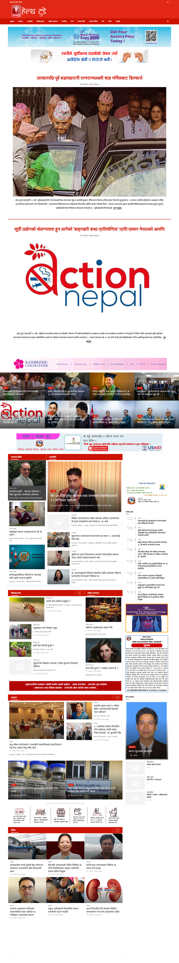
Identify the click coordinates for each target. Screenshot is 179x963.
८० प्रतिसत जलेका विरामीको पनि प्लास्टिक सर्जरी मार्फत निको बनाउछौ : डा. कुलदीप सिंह (107, 729)
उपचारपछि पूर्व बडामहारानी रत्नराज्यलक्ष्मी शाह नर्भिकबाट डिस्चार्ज (89, 78)
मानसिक (64, 21)
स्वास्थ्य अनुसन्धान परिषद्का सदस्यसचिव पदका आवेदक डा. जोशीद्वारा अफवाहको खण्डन (23, 911)
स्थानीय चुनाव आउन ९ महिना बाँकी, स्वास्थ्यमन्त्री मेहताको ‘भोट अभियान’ (106, 708)
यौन (72, 21)
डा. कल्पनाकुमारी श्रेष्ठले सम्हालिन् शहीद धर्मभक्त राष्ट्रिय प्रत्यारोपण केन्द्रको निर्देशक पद (96, 574)
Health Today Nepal (90, 84)
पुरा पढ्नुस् (117, 208)
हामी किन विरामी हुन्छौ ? (43, 645)
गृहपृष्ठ (12, 21)
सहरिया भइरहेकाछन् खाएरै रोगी (99, 627)
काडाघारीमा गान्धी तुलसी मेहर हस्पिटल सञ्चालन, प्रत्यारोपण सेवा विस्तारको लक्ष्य (26, 868)
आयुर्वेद (118, 21)
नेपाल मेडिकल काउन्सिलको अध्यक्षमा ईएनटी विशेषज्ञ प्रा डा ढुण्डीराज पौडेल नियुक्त (156, 421)
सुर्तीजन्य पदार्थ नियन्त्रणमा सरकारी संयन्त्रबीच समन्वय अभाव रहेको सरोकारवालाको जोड (94, 556)
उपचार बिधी (81, 21)
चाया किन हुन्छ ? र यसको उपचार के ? (102, 668)
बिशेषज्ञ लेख (40, 21)
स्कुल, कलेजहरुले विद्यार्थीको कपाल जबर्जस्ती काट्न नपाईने (63, 910)
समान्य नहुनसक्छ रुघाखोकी (140, 751)
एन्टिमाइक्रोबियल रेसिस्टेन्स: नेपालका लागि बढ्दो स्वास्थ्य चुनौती (25, 576)
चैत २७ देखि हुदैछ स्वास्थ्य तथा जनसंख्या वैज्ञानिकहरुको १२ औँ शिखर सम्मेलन (83, 497)
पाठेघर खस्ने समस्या (154, 764)
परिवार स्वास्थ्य (52, 21)
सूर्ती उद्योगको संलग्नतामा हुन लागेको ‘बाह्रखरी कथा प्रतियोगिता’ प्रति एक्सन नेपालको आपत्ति (89, 229)
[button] (168, 21)
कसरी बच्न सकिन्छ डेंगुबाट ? (58, 601)
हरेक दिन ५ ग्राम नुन (154, 779)
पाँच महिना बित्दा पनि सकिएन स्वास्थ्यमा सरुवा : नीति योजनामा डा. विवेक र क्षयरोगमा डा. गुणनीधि (66, 419)
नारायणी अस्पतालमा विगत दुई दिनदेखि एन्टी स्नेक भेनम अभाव (34, 790)
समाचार (20, 21)
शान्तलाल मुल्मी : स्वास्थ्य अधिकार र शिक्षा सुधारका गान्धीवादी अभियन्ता (24, 493)
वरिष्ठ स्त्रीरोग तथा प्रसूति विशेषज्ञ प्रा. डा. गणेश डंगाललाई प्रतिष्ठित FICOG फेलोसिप (111, 393)
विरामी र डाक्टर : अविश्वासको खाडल (157, 795)
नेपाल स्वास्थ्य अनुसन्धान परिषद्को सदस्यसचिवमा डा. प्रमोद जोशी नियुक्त (109, 421)
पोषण (110, 21)
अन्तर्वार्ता (29, 21)
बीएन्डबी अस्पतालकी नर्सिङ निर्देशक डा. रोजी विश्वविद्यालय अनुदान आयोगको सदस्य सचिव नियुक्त (65, 868)
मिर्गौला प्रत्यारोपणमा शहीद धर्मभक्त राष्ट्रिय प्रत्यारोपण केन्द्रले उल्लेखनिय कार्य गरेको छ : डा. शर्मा (95, 520)
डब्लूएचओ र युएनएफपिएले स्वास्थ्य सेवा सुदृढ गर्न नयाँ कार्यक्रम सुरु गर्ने (156, 393)
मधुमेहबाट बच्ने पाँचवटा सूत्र (45, 627)
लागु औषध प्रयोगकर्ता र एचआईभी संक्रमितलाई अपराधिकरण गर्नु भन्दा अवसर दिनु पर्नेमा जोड (35, 746)
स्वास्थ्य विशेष (93, 21)
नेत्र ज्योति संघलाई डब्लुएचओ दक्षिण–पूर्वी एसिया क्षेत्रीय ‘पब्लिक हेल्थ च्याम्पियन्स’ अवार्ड (92, 790)
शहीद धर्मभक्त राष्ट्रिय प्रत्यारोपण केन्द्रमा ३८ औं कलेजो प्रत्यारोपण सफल (66, 393)
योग (103, 21)
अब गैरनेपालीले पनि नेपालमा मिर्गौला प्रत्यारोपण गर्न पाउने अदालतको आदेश (102, 910)
